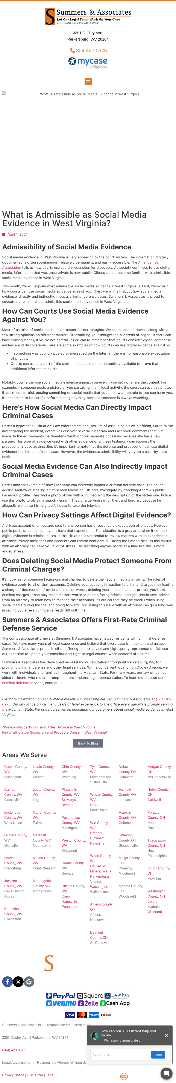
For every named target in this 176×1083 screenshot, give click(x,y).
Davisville (97, 866)
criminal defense (15, 683)
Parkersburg (99, 876)
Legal (50, 1075)
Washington (99, 887)
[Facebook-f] (7, 981)
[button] (88, 81)
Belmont (68, 805)
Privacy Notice (13, 1075)
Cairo (66, 896)
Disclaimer (35, 1075)
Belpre (152, 901)
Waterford (154, 912)
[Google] (29, 981)
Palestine (97, 843)
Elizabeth (97, 838)
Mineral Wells (100, 871)
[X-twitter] (18, 981)
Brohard (96, 833)
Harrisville (69, 901)
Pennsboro (70, 907)
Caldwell (154, 800)
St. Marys (69, 800)
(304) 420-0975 (14, 1050)
